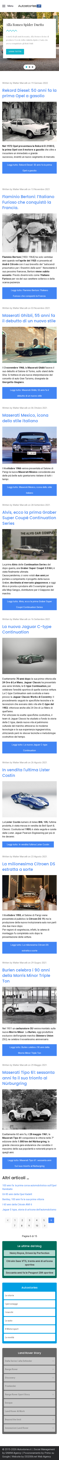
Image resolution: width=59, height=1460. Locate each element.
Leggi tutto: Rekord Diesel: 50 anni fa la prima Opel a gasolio (29, 167)
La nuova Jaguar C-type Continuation (26, 629)
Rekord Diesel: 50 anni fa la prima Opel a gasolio (29, 93)
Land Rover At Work (15, 1411)
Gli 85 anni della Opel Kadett (17, 1194)
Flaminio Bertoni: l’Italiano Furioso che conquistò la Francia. (28, 202)
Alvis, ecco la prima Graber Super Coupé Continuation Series (29, 518)
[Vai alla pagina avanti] (45, 1225)
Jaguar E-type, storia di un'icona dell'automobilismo (29, 1209)
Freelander (10, 1386)
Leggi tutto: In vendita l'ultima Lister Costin (28, 844)
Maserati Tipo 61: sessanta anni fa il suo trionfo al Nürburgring (28, 1078)
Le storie (9, 1295)
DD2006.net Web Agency (38, 1456)
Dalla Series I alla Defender (18, 1361)
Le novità (9, 1337)
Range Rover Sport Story (17, 1394)
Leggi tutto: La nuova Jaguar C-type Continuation (29, 747)
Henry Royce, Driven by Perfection (29, 1253)
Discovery (10, 1378)
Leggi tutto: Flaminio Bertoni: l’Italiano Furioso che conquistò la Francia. (29, 293)
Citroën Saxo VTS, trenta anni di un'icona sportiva (29, 1263)
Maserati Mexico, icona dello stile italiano (25, 418)
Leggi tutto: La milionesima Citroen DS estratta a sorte (30, 948)
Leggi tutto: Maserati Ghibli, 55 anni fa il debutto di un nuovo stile (29, 393)
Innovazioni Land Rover (16, 1428)
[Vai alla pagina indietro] (8, 1220)
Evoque (8, 1403)
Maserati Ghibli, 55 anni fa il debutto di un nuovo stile (29, 318)
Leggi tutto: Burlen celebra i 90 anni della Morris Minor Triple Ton (29, 1050)
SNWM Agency (13, 1453)
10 (37, 1225)
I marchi (9, 1312)
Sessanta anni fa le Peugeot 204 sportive (29, 1272)
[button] (7, 6)
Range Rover (11, 1369)
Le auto (8, 1320)
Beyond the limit (13, 1419)
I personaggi (11, 1304)
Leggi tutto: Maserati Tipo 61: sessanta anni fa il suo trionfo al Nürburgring (29, 1163)
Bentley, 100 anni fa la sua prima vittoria (23, 1199)
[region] (29, 41)
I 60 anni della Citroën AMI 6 (17, 1204)
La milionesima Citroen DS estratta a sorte (28, 866)
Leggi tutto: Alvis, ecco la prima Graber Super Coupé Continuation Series (29, 604)
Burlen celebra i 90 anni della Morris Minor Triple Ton (26, 975)
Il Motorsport (11, 1329)
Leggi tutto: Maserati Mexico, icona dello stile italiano (29, 490)
